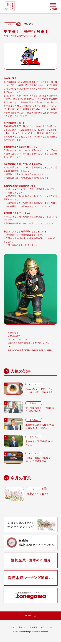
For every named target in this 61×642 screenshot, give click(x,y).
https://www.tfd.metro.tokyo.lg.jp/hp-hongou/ (30, 349)
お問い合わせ (46, 627)
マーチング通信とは (17, 627)
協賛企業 (33, 627)
